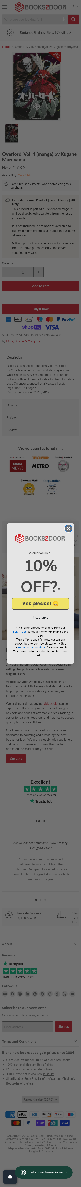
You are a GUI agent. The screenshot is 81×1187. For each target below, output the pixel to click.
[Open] (10, 1177)
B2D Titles (20, 632)
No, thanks (40, 617)
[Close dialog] (68, 528)
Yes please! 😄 (40, 603)
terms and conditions (32, 648)
